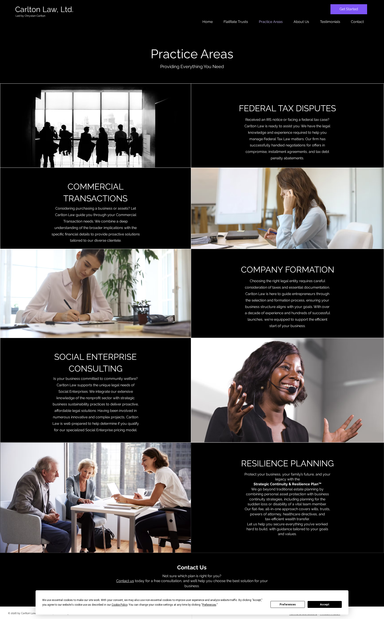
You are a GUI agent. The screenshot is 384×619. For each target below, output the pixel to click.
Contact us (125, 581)
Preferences (288, 604)
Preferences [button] (209, 604)
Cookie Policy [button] (119, 604)
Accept (324, 604)
